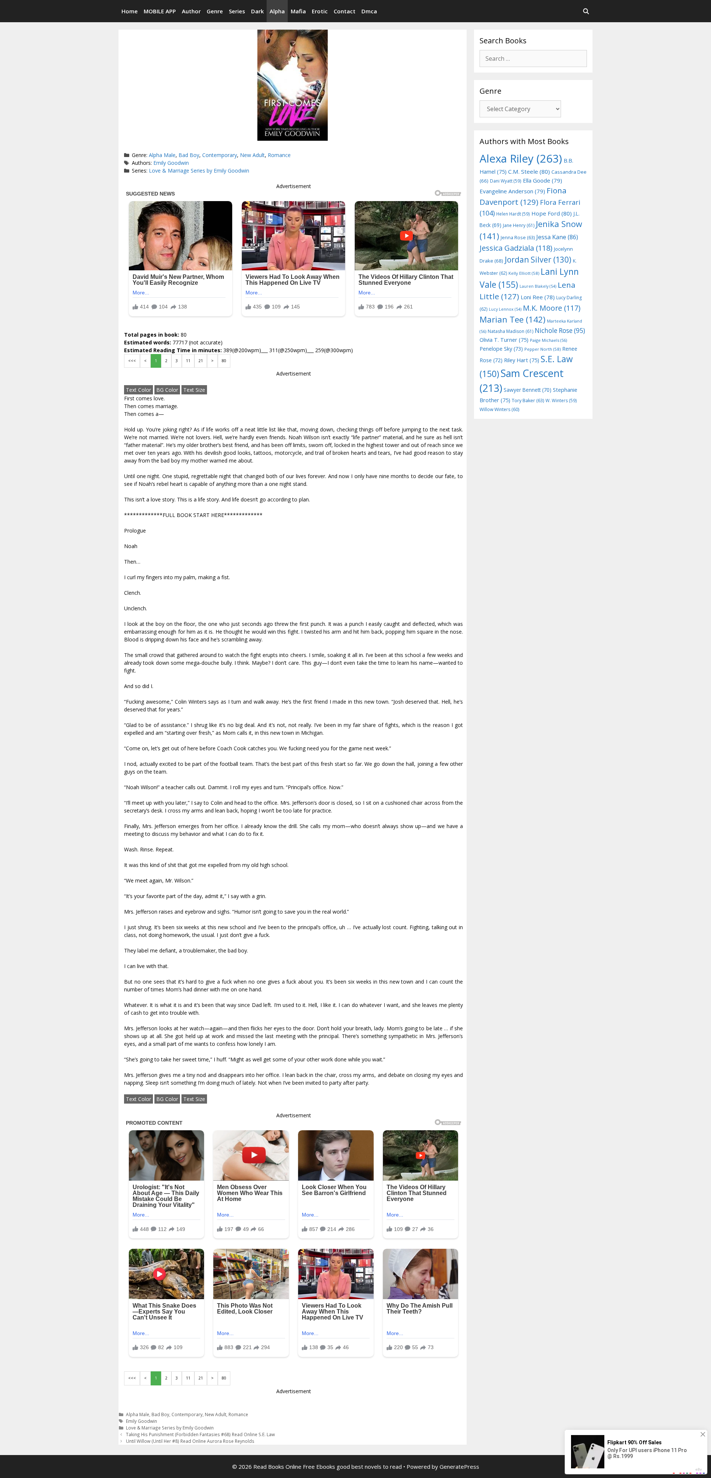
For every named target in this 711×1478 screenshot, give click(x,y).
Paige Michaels (548, 340)
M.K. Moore (551, 308)
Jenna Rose (518, 237)
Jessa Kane (557, 237)
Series (237, 11)
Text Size (194, 389)
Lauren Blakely (538, 286)
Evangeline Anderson (512, 191)
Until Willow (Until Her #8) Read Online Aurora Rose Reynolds (190, 1441)
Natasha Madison (510, 331)
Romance (279, 155)
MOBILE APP (160, 11)
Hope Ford (551, 213)
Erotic (320, 11)
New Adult (252, 155)
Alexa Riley (521, 158)
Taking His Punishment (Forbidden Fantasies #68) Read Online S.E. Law (200, 1434)
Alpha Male (162, 155)
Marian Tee (512, 319)
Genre (215, 11)
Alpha (277, 11)
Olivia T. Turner (504, 339)
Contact (345, 11)
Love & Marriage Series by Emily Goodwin (199, 170)
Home (129, 11)
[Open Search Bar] (586, 11)
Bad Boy (188, 155)
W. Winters (561, 400)
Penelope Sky (501, 348)
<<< (132, 360)
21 (200, 360)
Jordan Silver (538, 259)
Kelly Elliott (523, 273)
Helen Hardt (513, 214)
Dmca (369, 11)
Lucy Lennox (505, 309)
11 (188, 360)
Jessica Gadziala (516, 248)
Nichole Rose (560, 330)
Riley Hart (521, 360)
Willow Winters (499, 409)
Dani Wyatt (505, 181)
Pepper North (542, 349)
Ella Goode (542, 180)
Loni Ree (538, 297)
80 (224, 360)
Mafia (298, 11)
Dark (257, 11)
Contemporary (219, 155)
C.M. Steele (529, 171)
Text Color (138, 389)
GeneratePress (459, 1466)
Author (191, 11)
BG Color (167, 389)
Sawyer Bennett (527, 389)
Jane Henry (518, 225)
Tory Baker (528, 400)
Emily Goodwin (171, 162)
